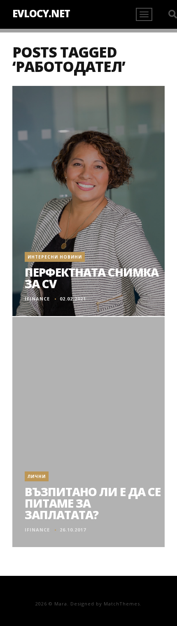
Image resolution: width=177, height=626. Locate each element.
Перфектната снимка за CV (91, 277)
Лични (37, 476)
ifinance (37, 299)
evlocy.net (41, 13)
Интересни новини (55, 257)
